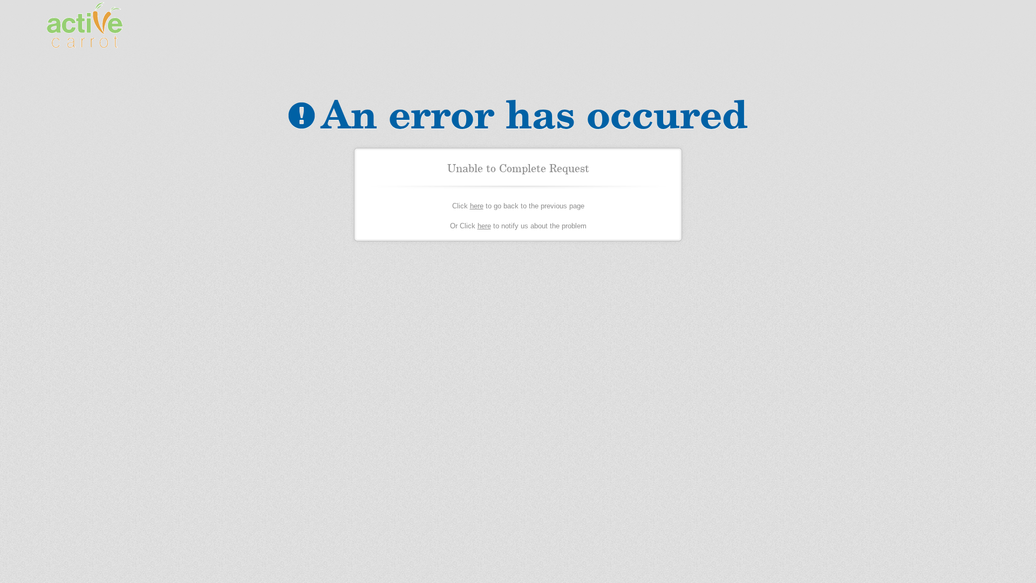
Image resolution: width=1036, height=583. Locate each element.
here (476, 206)
